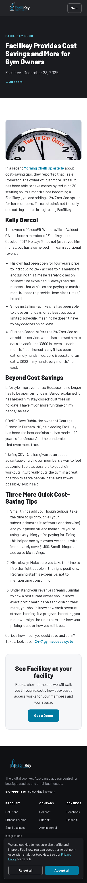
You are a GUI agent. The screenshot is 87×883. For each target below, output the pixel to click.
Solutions (11, 812)
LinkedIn (72, 820)
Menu (74, 8)
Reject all (26, 870)
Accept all (62, 870)
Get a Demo (43, 715)
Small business (15, 827)
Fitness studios (15, 820)
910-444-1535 (15, 791)
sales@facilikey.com (41, 791)
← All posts (14, 82)
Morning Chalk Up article (44, 168)
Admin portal (48, 827)
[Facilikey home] (36, 8)
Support (45, 820)
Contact (45, 812)
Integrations (13, 835)
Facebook (73, 812)
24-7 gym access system (56, 641)
